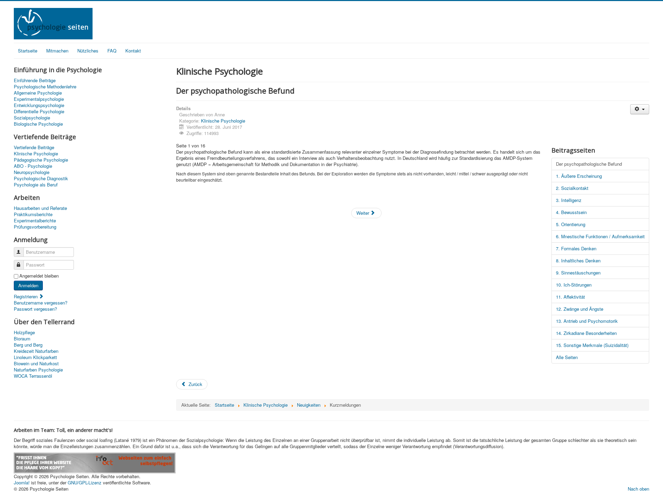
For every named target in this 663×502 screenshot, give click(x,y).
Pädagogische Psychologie (41, 160)
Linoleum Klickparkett (35, 357)
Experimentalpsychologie (39, 99)
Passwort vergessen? (35, 309)
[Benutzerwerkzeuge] (639, 109)
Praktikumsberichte (33, 214)
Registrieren (26, 296)
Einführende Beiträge (35, 80)
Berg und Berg (28, 345)
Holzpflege (24, 332)
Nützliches (87, 50)
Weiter (363, 213)
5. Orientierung (570, 224)
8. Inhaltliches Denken (578, 260)
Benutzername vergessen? (40, 302)
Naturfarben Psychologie (38, 370)
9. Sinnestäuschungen (578, 272)
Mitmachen (57, 50)
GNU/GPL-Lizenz (85, 482)
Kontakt (133, 50)
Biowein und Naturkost (36, 363)
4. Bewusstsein (571, 212)
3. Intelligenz (569, 200)
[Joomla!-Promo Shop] (94, 462)
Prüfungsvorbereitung (35, 227)
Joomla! (22, 482)
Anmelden (28, 285)
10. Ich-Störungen (574, 284)
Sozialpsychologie (32, 118)
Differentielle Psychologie (39, 111)
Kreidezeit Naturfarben (36, 351)
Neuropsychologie (31, 172)
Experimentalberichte (35, 221)
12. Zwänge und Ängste (579, 309)
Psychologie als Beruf (36, 185)
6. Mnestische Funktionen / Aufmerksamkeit (600, 236)
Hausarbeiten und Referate (40, 208)
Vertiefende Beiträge (34, 147)
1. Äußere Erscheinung (579, 176)
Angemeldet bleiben (39, 276)
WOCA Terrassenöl (33, 376)
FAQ (111, 50)
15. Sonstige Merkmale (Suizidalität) (592, 345)
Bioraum (22, 339)
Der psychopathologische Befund (589, 164)
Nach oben (638, 488)
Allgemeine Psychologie (38, 93)
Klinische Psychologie (36, 154)
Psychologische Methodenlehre (45, 87)
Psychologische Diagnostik (41, 178)
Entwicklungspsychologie (39, 105)
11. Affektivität (570, 296)
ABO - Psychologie (33, 166)
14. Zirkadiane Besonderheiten (586, 333)
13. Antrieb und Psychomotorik (587, 321)
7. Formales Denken (576, 248)
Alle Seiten (567, 357)
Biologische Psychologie (38, 124)
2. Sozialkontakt (572, 188)
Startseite (27, 50)
